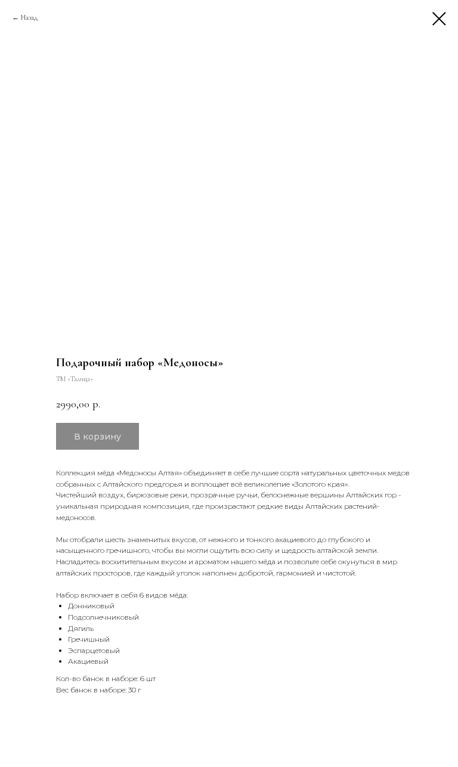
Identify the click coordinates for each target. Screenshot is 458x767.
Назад (29, 17)
